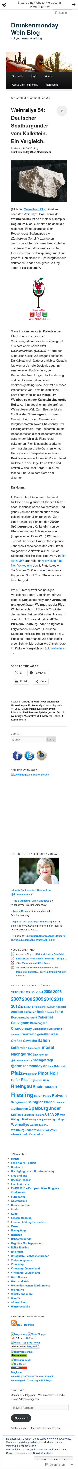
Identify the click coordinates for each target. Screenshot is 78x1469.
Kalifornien (19, 1047)
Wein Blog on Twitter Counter (27, 1376)
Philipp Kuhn (30, 1074)
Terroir (61, 712)
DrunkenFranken (21, 1180)
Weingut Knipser (38, 1119)
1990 (14, 992)
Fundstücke (18, 1196)
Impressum (51, 84)
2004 (39, 991)
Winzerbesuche (20, 1306)
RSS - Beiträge (25, 1325)
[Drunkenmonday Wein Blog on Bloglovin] (25, 1347)
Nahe (50, 1066)
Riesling (22, 1094)
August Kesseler (22, 911)
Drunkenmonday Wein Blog (34, 28)
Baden (41, 1011)
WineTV (16, 1298)
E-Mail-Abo (18, 1390)
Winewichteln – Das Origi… (51, 954)
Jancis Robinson (21, 890)
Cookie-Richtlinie (42, 1453)
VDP (55, 1114)
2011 (59, 999)
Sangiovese (19, 1102)
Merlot (37, 1048)
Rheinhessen (30, 712)
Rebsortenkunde (50, 701)
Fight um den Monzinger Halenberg (32, 921)
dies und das (19, 1175)
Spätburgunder (47, 712)
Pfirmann (16, 712)
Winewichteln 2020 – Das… (36, 962)
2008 (27, 998)
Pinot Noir (48, 1073)
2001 (32, 992)
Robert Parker (42, 1096)
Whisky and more (22, 1294)
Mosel (14, 1226)
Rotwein (59, 1095)
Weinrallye (38, 705)
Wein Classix (19, 1277)
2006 (57, 991)
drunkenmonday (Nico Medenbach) (31, 152)
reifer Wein (42, 1080)
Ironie (14, 1209)
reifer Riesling (23, 1079)
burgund (31, 1017)
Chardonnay (21, 1028)
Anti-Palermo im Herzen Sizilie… (43, 967)
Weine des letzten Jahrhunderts (30, 1285)
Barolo (50, 1012)
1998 (20, 992)
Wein (62, 1115)
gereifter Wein (47, 1034)
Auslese (17, 1011)
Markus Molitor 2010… (27, 971)
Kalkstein (42, 708)
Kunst (14, 1213)
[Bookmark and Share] (23, 1338)
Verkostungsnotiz (21, 705)
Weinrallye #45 (39, 1125)
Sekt (13, 1108)
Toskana (39, 1115)
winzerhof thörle (51, 716)
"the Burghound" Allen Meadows (30, 900)
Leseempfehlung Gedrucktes (28, 1222)
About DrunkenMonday (25, 84)
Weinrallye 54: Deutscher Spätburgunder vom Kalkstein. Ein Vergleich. (29, 125)
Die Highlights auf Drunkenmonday (32, 1171)
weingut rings (55, 1119)
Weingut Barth (20, 1119)
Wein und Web (20, 1281)
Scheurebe (58, 1102)
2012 (15, 1006)
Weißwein (39, 1130)
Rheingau (21, 1086)
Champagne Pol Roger (39, 1380)
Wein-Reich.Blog (35, 209)
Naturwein (60, 1066)
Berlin (58, 1011)
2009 (17, 708)
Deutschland (29, 708)
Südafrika (29, 1115)
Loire (31, 1048)
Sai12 (19, 967)
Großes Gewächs (24, 1040)
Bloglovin (16, 1372)
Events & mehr (20, 1184)
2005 (48, 991)
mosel (48, 1047)
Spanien (22, 1108)
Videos (48, 76)
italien (44, 1040)
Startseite (17, 76)
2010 (49, 999)
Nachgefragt (22, 1054)
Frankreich (28, 1034)
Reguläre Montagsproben (26, 1243)
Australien (30, 1012)
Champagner (38, 1023)
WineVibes (51, 1130)
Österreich (36, 1134)
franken (15, 1034)
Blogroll (34, 76)
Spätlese (17, 1115)
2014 (30, 1006)
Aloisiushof (40, 1006)
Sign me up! (21, 1418)
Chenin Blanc (40, 1029)
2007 (16, 998)
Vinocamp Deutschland (25, 1268)
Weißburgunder (22, 1130)
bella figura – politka (23, 1163)
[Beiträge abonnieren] (14, 1325)
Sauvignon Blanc (40, 1102)
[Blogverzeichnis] (22, 1352)
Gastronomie (19, 1201)
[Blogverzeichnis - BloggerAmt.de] (21, 1360)
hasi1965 (20, 958)
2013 (23, 1006)
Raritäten (16, 1234)
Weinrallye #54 (32, 716)
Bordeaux (18, 1017)
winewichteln (19, 1134)
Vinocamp (17, 1264)
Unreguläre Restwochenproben (30, 1256)
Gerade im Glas (30, 701)
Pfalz (52, 708)
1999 (27, 992)
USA (48, 1114)
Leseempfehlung (21, 1218)
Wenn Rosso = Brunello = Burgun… (48, 958)
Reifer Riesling (20, 1247)
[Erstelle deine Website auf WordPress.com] (39, 4)
